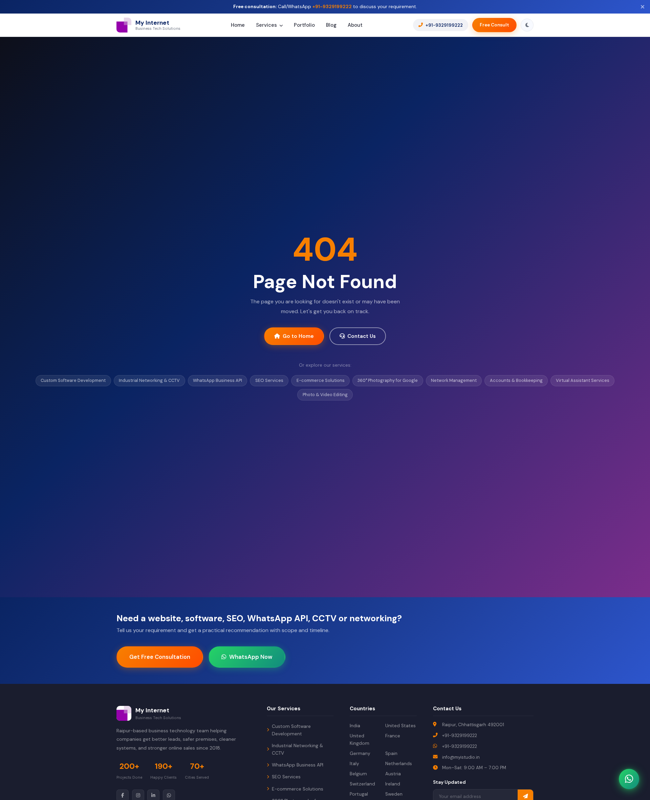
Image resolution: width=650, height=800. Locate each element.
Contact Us (361, 336)
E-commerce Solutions (321, 380)
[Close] (643, 6)
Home (238, 25)
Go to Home (298, 336)
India (355, 726)
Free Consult (494, 25)
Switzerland (362, 784)
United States (400, 726)
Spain (391, 753)
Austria (393, 774)
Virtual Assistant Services (582, 380)
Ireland (392, 784)
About (355, 25)
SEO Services (269, 380)
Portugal (359, 794)
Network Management (454, 380)
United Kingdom (359, 739)
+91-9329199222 (332, 6)
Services (267, 25)
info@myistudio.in (461, 757)
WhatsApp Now (251, 657)
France (392, 736)
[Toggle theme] (527, 25)
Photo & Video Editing (325, 394)
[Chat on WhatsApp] (629, 779)
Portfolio (304, 25)
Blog (331, 25)
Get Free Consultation (159, 657)
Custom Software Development (73, 380)
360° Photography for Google (388, 380)
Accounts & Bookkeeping (516, 380)
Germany (360, 753)
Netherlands (398, 763)
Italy (354, 763)
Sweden (394, 794)
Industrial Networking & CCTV (149, 380)
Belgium (358, 774)
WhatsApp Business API (217, 380)
